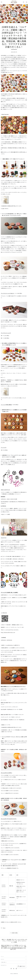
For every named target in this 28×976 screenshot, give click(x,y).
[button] (23, 2)
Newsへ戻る (15, 932)
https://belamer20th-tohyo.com (8, 632)
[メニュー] (1, 2)
